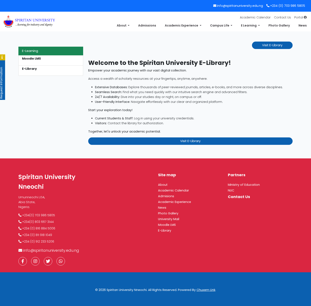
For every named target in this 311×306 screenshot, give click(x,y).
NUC (231, 190)
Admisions (166, 196)
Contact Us (282, 17)
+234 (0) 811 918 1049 (36, 235)
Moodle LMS (167, 225)
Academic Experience (174, 202)
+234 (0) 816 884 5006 (38, 228)
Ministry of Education (244, 185)
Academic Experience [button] (182, 25)
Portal (299, 17)
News (303, 25)
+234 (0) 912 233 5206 (37, 241)
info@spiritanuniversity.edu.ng (240, 6)
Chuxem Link (206, 290)
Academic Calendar (255, 17)
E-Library (164, 230)
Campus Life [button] (220, 25)
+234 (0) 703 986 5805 (287, 6)
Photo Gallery (279, 25)
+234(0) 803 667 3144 (37, 222)
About (163, 185)
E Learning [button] (249, 25)
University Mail (168, 219)
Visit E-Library (272, 45)
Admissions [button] (147, 25)
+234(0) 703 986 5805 (38, 215)
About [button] (122, 25)
